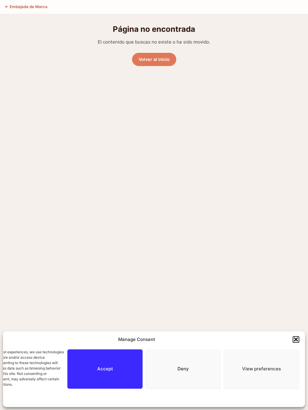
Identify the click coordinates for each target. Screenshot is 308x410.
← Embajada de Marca (26, 6)
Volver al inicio (154, 59)
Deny (183, 369)
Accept (105, 369)
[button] (296, 339)
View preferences (261, 369)
